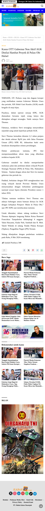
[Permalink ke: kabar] (3, 60)
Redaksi (5, 500)
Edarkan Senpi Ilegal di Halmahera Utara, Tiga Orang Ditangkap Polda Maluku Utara (10, 297)
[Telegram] (35, 493)
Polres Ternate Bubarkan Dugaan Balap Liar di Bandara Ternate (32, 318)
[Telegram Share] (37, 250)
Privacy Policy (17, 502)
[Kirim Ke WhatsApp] (41, 250)
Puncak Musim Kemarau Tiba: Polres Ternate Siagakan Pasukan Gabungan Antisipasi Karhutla (32, 275)
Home (5, 37)
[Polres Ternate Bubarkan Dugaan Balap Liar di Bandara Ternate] (33, 309)
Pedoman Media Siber (17, 500)
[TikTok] (31, 493)
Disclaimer (38, 500)
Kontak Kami (28, 502)
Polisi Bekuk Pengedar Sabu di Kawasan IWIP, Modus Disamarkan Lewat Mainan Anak (11, 319)
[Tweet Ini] (28, 250)
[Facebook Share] (24, 250)
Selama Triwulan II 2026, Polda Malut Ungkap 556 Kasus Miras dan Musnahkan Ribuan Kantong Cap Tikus (33, 297)
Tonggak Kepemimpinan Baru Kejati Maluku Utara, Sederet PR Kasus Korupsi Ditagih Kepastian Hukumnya (11, 275)
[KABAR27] (12, 6)
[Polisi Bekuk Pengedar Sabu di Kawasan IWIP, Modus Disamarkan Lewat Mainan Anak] (11, 309)
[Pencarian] (42, 6)
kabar (8, 60)
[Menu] (3, 6)
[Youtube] (23, 494)
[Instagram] (14, 494)
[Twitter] (10, 494)
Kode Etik (30, 500)
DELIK (16, 37)
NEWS (10, 37)
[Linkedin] (19, 494)
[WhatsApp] (27, 494)
